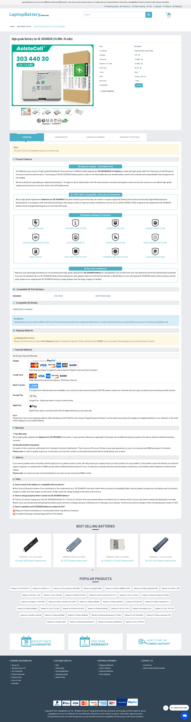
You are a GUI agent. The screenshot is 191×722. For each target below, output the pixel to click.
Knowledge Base (62, 671)
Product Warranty (18, 674)
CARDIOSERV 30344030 (22, 309)
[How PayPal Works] (127, 706)
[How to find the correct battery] (154, 642)
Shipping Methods (106, 665)
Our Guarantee (17, 671)
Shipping (178, 6)
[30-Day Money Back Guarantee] (37, 642)
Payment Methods (106, 671)
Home (12, 27)
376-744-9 (58, 296)
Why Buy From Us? (19, 668)
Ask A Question (108, 91)
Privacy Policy (17, 677)
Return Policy (60, 677)
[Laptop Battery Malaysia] (29, 17)
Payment (158, 6)
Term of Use (16, 680)
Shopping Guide (112, 6)
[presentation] (27, 137)
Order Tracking (139, 6)
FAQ (150, 6)
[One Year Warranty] (95, 642)
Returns (168, 6)
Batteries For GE (24, 27)
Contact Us (147, 665)
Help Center (60, 668)
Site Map (15, 683)
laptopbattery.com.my (65, 711)
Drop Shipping (104, 674)
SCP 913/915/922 (103, 296)
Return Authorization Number (154, 668)
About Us (15, 665)
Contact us (126, 6)
